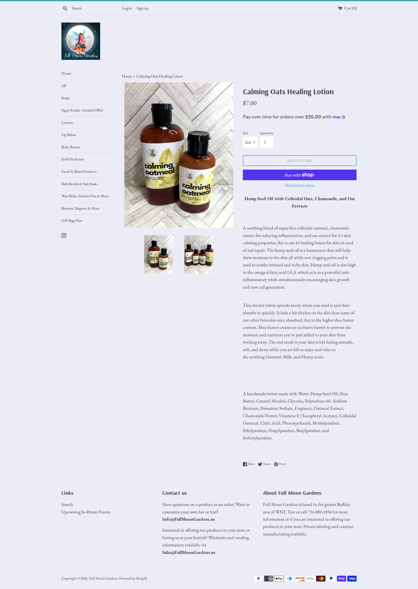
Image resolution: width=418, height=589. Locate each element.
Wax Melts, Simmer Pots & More (85, 195)
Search (67, 504)
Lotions (67, 122)
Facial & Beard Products (79, 171)
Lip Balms (68, 134)
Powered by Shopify (133, 578)
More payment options (299, 185)
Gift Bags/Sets (71, 220)
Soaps (65, 97)
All (63, 85)
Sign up (143, 8)
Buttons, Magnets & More (80, 208)
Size (245, 133)
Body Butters (70, 146)
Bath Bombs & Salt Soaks (79, 183)
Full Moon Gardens (103, 578)
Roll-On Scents (72, 159)
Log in (127, 8)
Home (66, 73)
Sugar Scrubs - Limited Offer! (82, 110)
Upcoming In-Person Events (85, 512)
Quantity (266, 133)
